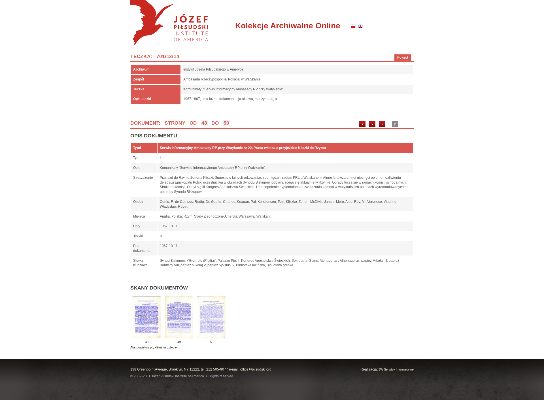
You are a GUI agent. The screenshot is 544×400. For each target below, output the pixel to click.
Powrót (402, 57)
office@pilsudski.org (255, 369)
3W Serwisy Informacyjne (396, 369)
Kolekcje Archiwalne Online (287, 25)
